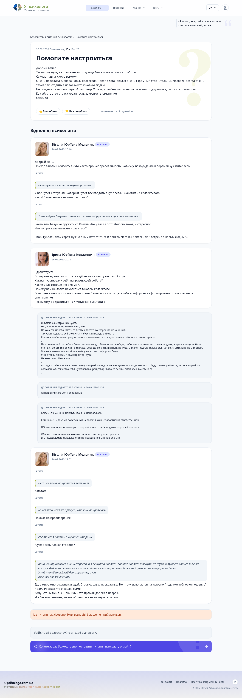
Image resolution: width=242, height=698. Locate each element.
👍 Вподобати (48, 111)
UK (210, 7)
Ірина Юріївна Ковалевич (73, 254)
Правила (181, 681)
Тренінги (118, 7)
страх (66, 237)
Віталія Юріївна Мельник (73, 144)
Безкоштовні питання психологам (51, 37)
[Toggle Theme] (235, 682)
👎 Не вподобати (76, 111)
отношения (59, 285)
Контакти (166, 681)
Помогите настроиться (89, 37)
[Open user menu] (225, 7)
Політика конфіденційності (207, 681)
